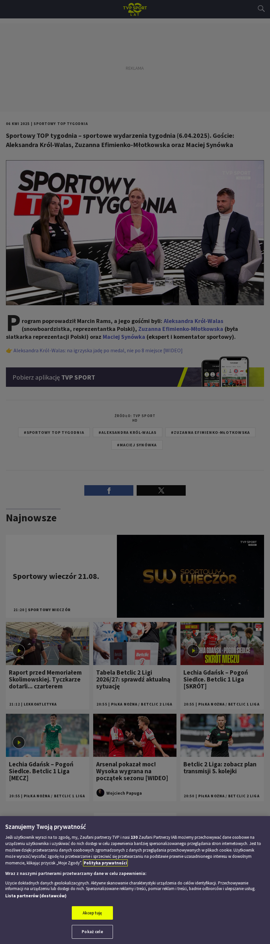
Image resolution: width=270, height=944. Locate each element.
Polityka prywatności (105, 863)
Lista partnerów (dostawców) (36, 896)
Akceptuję (92, 913)
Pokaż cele (92, 931)
